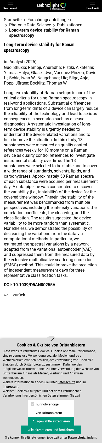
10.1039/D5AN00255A (34, 284)
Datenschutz (66, 382)
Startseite (12, 19)
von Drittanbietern (48, 413)
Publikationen (69, 24)
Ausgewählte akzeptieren (51, 421)
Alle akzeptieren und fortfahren (51, 430)
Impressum (10, 386)
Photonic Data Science (30, 24)
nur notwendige (47, 404)
